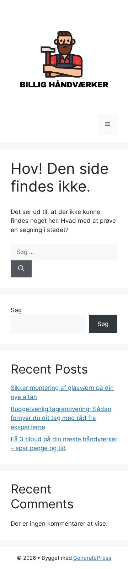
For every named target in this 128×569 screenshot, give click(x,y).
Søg (16, 310)
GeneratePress (92, 557)
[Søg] (21, 268)
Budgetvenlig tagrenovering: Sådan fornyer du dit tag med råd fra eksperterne (61, 418)
